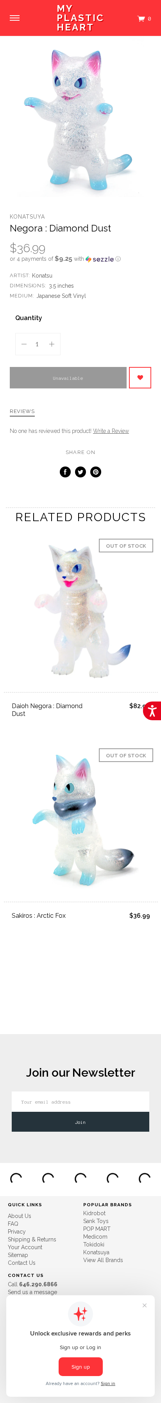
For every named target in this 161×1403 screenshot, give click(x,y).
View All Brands (103, 1260)
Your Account (25, 1247)
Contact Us (22, 1263)
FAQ (13, 1224)
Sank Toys (96, 1221)
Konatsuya (27, 217)
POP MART (97, 1229)
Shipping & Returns (32, 1239)
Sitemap (18, 1255)
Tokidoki (93, 1244)
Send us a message (32, 1292)
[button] (80, 259)
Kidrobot (94, 1213)
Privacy (17, 1232)
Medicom (95, 1237)
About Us (19, 1216)
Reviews (22, 411)
